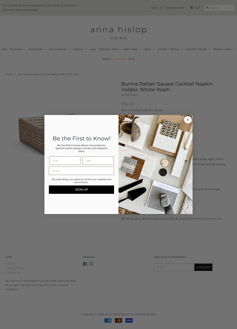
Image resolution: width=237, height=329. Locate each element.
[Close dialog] (188, 119)
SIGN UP (81, 189)
